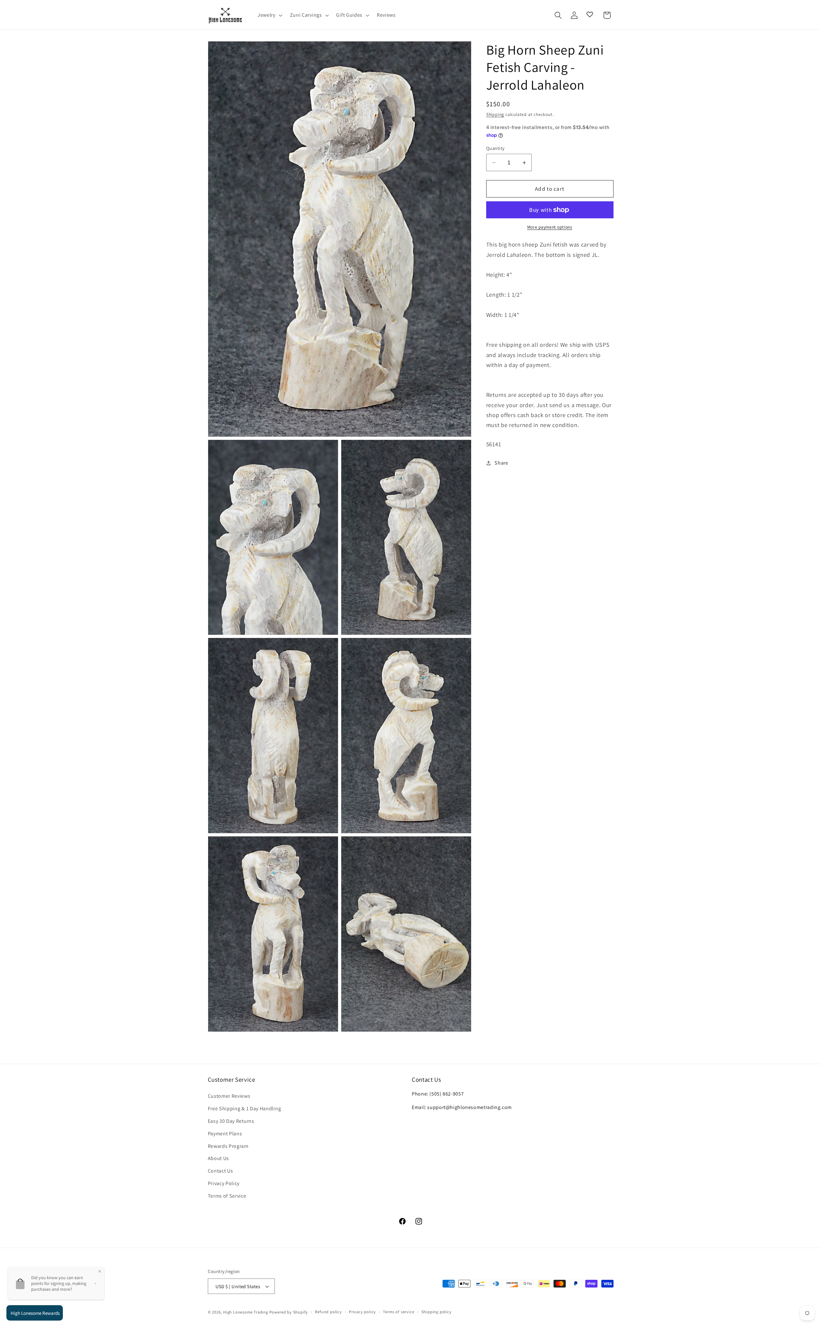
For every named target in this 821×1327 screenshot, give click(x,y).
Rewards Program (228, 1145)
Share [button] (501, 463)
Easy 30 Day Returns (231, 1121)
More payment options (549, 227)
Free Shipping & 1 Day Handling (244, 1108)
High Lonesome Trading (245, 1312)
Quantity (495, 148)
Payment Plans (225, 1133)
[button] (269, 15)
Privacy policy (362, 1311)
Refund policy (328, 1311)
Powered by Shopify (288, 1312)
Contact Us (220, 1170)
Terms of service (398, 1311)
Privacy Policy (224, 1183)
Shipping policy (436, 1311)
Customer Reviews (229, 1096)
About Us (218, 1158)
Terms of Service (227, 1195)
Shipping (495, 115)
